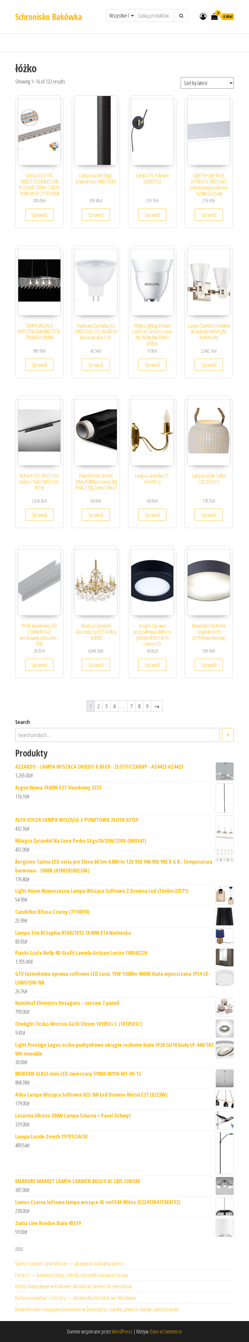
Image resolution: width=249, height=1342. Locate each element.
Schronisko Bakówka (48, 16)
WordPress (122, 1331)
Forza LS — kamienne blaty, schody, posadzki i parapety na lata (71, 1275)
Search (22, 722)
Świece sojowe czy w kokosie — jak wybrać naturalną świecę (69, 1263)
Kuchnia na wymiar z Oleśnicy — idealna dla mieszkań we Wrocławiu (75, 1297)
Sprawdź (39, 214)
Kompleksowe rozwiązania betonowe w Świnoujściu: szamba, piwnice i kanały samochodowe (97, 1309)
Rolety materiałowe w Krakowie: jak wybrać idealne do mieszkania (73, 1286)
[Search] (228, 735)
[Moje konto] (203, 16)
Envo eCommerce (166, 1331)
